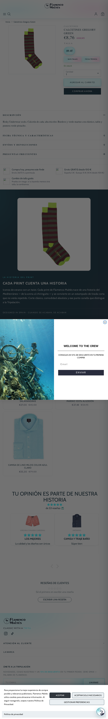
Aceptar (60, 695)
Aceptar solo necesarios (88, 695)
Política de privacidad (13, 714)
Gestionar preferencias (77, 702)
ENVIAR (81, 372)
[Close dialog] (105, 322)
